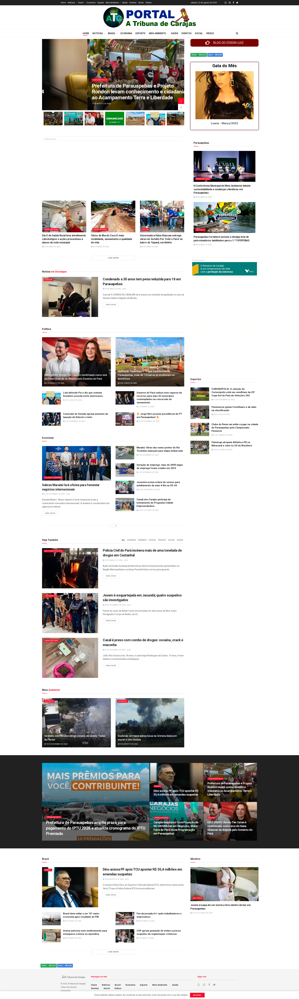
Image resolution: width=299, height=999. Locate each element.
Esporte (100, 3)
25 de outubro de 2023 (148, 510)
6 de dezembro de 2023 (148, 455)
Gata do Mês (224, 65)
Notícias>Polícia (53, 551)
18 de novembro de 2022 (57, 744)
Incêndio (142, 540)
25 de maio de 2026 (72, 938)
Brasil (80, 3)
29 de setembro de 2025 (148, 421)
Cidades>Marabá (53, 478)
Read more (111, 305)
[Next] (116, 526)
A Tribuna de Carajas (76, 984)
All (123, 540)
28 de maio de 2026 (203, 197)
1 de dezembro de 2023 (148, 472)
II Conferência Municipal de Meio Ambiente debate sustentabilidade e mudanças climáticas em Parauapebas (222, 189)
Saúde (125, 3)
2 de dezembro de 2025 (74, 421)
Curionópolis (215, 779)
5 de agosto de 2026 (55, 383)
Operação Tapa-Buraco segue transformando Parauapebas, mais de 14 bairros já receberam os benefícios (146, 375)
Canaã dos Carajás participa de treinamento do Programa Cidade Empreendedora (155, 502)
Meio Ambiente (112, 3)
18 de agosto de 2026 (164, 801)
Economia (91, 3)
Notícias (71, 3)
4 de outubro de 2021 (223, 450)
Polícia (152, 540)
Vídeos (148, 3)
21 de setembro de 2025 (54, 494)
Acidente (131, 540)
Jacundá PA (51, 596)
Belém (145, 229)
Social (141, 3)
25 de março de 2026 (113, 560)
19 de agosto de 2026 (57, 840)
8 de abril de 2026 (146, 938)
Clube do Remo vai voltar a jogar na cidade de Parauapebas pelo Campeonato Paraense (234, 427)
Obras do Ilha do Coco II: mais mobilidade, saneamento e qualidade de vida (111, 239)
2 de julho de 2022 (221, 414)
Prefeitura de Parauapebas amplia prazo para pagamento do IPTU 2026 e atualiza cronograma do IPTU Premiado (95, 828)
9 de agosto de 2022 (128, 744)
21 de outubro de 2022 (202, 913)
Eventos (132, 3)
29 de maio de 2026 (51, 247)
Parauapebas (55, 80)
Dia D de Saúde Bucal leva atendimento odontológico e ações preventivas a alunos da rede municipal (64, 239)
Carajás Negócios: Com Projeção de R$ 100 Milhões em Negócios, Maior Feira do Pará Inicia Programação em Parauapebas (96, 92)
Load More (113, 258)
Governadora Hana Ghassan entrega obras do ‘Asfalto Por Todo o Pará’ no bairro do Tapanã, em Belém (161, 239)
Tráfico (162, 540)
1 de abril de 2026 (146, 407)
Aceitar (197, 995)
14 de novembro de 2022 (224, 400)
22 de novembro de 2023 (149, 490)
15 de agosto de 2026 (218, 801)
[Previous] (110, 526)
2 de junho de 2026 (128, 383)
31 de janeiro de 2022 (222, 435)
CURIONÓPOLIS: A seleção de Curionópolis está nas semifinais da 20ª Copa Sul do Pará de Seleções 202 (233, 392)
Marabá (48, 280)
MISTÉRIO (197, 898)
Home (63, 3)
